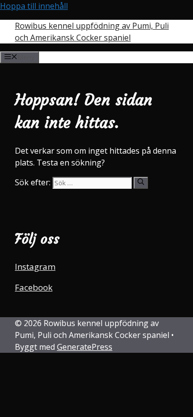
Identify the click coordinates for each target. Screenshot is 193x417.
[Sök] (141, 183)
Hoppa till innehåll (34, 5)
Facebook (33, 287)
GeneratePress (84, 346)
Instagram (35, 266)
